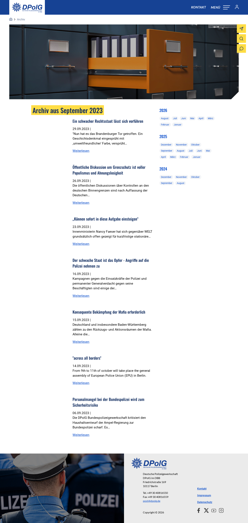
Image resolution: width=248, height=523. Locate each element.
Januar (177, 124)
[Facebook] (199, 510)
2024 (163, 169)
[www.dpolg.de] (10, 19)
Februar (165, 124)
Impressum (204, 495)
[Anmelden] (235, 7)
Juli (175, 118)
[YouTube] (212, 510)
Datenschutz (204, 502)
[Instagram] (220, 510)
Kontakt (198, 7)
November (181, 144)
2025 (163, 136)
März (210, 118)
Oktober (195, 144)
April (201, 118)
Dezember (166, 144)
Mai (192, 118)
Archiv (21, 19)
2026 (163, 110)
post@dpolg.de (151, 500)
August (165, 118)
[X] (205, 510)
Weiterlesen (81, 151)
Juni (183, 118)
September (166, 150)
